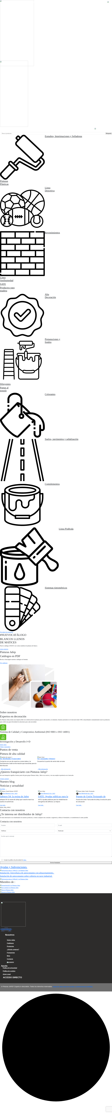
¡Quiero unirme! (4, 779)
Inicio (25, 2)
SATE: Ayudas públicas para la (53, 796)
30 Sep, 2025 (89, 793)
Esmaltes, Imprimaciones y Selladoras (63, 136)
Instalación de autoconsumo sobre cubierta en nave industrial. (26, 876)
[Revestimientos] (22, 253)
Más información (5, 769)
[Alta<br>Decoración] (22, 315)
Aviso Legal (7, 974)
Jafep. (24, 860)
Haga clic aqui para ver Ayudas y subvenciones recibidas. (72, 986)
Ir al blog (2, 789)
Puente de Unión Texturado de (91, 796)
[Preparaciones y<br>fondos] (22, 360)
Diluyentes (5, 384)
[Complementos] (22, 505)
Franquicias (84, 2)
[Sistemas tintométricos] (22, 608)
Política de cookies (9, 971)
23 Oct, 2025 (51, 793)
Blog (92, 2)
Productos (56, 2)
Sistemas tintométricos (56, 587)
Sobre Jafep (34, 2)
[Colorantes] (22, 415)
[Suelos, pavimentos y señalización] (22, 460)
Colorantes (50, 394)
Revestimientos (52, 232)
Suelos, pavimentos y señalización (61, 439)
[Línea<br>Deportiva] (22, 208)
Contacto (101, 2)
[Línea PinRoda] (29, 556)
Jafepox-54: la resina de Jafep (14, 796)
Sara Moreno (6, 793)
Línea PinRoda (66, 528)
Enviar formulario (55, 862)
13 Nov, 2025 (13, 793)
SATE (3, 284)
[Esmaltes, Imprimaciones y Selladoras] (22, 157)
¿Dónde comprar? (69, 2)
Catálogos (45, 2)
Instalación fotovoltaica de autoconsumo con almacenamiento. (27, 873)
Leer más (2, 805)
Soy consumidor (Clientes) (46, 759)
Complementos (52, 484)
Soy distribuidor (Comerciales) (10, 759)
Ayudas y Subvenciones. (13, 867)
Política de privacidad (10, 968)
